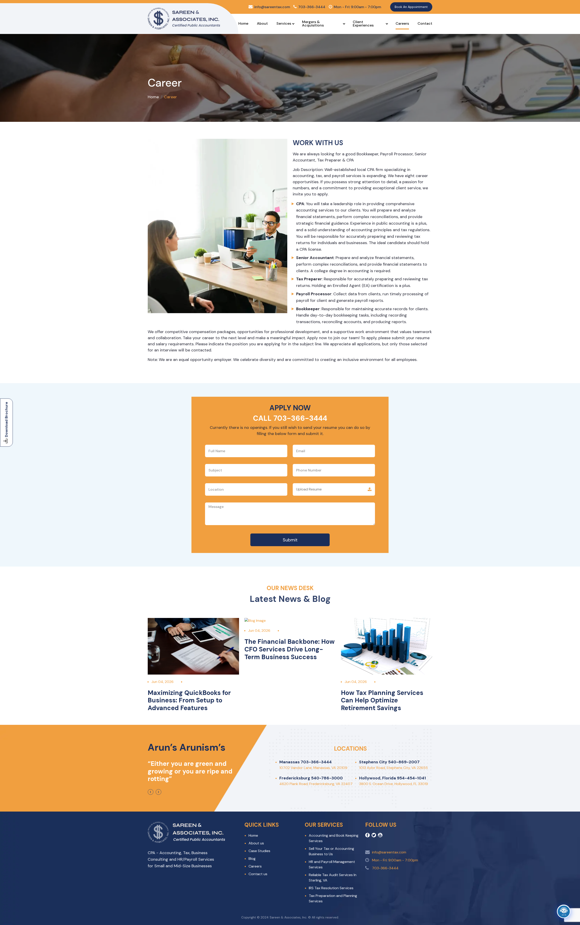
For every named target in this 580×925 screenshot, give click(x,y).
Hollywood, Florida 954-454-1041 (392, 778)
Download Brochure (6, 419)
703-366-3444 (311, 7)
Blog (252, 858)
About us (256, 843)
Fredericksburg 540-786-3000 (311, 778)
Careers (402, 23)
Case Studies (259, 850)
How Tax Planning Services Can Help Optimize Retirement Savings (382, 700)
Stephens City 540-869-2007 (389, 762)
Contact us (258, 874)
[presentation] (150, 792)
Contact (425, 23)
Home (243, 23)
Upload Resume (309, 489)
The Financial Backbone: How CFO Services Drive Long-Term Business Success (289, 649)
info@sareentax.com (272, 7)
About (262, 23)
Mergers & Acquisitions (313, 23)
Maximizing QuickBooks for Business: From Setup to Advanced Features (189, 700)
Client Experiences (363, 23)
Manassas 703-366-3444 (305, 762)
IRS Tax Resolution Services (331, 888)
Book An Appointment (411, 7)
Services (283, 23)
